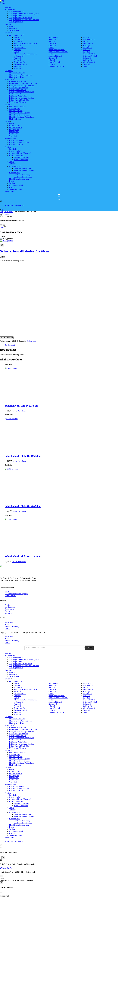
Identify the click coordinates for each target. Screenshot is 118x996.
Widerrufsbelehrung (12, 626)
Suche (89, 648)
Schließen (4, 896)
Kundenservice (10, 596)
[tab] (61, 345)
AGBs (7, 624)
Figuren (7, 611)
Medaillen (8, 613)
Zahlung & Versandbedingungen (16, 594)
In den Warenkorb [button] (19, 411)
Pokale (7, 605)
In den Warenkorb (7, 338)
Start (1, 212)
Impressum (9, 622)
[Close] (1, 892)
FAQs (7, 592)
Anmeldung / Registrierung (14, 205)
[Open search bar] (59, 195)
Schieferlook (8, 212)
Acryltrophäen (10, 607)
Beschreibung (10, 345)
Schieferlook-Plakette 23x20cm (24, 251)
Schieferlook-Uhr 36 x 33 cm (21, 405)
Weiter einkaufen (6, 868)
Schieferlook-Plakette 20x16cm (23, 506)
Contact (7, 629)
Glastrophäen (9, 609)
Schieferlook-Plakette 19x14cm (23, 455)
